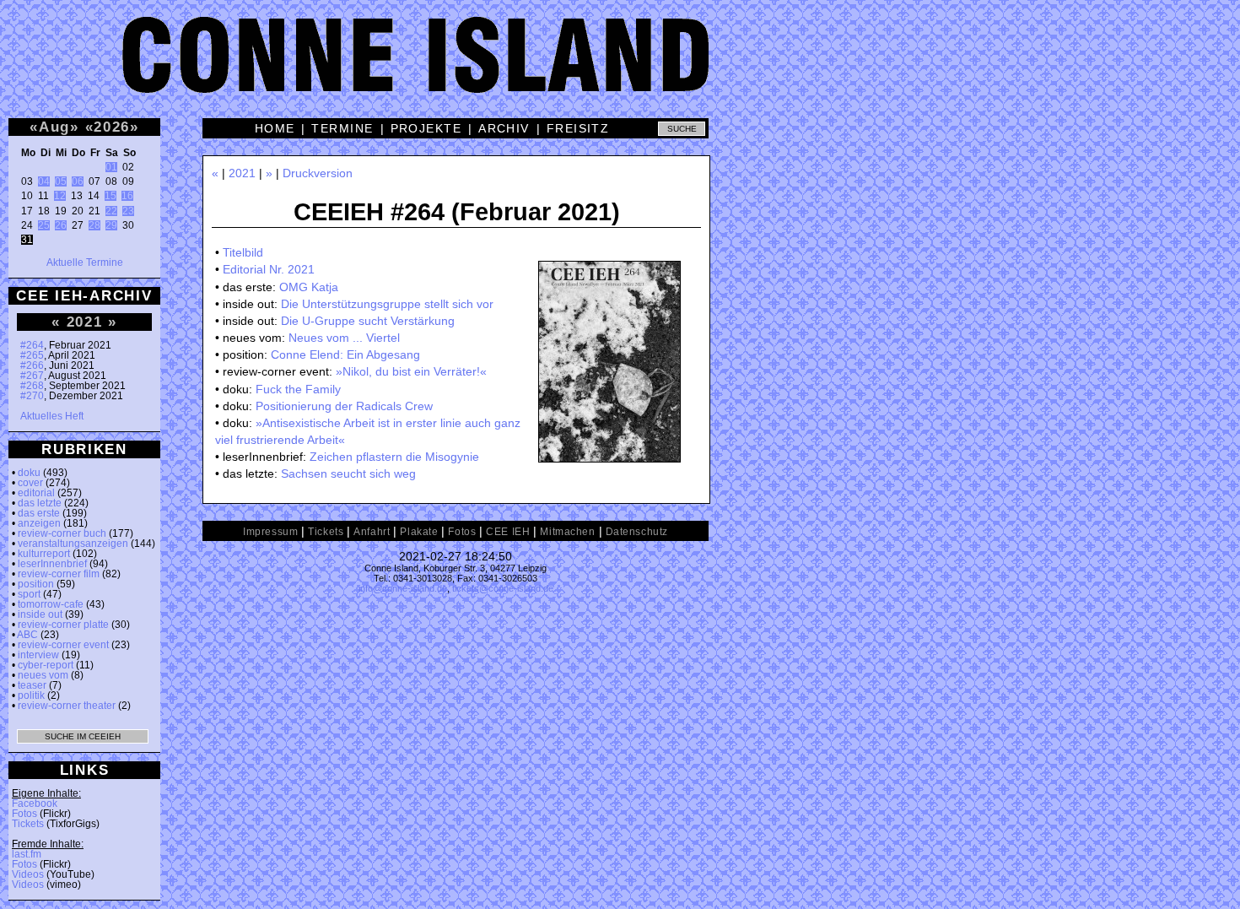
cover (30, 483)
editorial (36, 493)
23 (128, 211)
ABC (27, 635)
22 (111, 211)
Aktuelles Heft (52, 416)
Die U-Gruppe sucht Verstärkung (368, 320)
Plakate (419, 532)
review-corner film (59, 574)
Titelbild (243, 252)
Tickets (28, 824)
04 (44, 181)
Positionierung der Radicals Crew (344, 406)
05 (61, 181)
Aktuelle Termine (84, 262)
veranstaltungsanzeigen (73, 543)
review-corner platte (63, 625)
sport (29, 594)
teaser (32, 685)
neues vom (43, 675)
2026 (112, 126)
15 (110, 196)
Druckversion (318, 173)
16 (127, 196)
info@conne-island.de (403, 588)
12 (60, 196)
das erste (39, 513)
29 (111, 225)
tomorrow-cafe (51, 604)
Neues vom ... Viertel (344, 337)
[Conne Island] (620, 67)
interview (38, 655)
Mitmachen (567, 532)
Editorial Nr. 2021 (269, 269)
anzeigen (39, 523)
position (36, 584)
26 (61, 225)
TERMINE (342, 128)
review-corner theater (67, 706)
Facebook (34, 803)
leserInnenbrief (52, 564)
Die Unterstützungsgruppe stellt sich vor (387, 304)
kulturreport (44, 554)
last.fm (26, 854)
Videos (28, 874)
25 (44, 225)
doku (29, 473)
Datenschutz (637, 532)
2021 (85, 321)
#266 (32, 365)
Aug (54, 126)
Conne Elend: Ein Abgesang (345, 354)
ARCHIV (504, 128)
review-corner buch (62, 533)
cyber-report (45, 665)
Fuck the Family (298, 389)
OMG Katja (308, 287)
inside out (40, 614)
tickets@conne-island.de (502, 588)
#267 (32, 376)
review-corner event (63, 645)
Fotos (24, 814)
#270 (32, 396)
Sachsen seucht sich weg (348, 473)
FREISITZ (578, 128)
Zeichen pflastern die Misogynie (394, 456)
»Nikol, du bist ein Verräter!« (411, 371)
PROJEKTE (426, 128)
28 (94, 225)
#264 (32, 345)
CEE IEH (508, 532)
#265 (32, 355)
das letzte (40, 503)
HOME (275, 128)
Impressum (270, 532)
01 (111, 167)
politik (31, 695)
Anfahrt (371, 532)
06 (78, 181)
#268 (32, 386)
